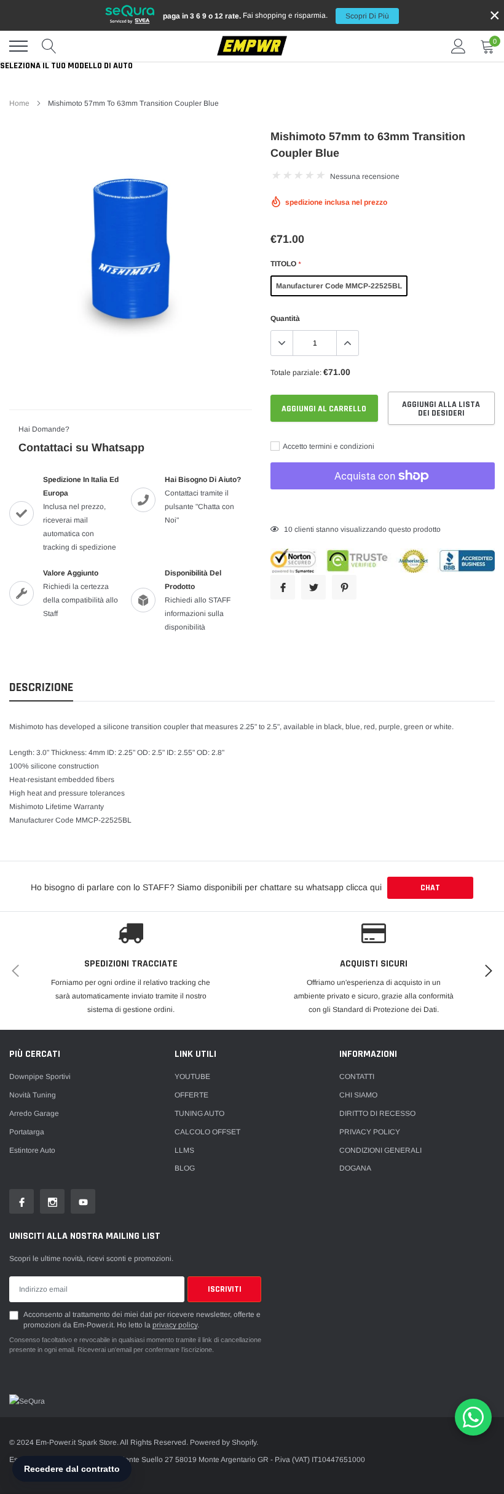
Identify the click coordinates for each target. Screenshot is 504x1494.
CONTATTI (356, 1076)
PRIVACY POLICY (369, 1132)
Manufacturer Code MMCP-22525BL (339, 286)
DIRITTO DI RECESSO (377, 1113)
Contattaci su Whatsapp (81, 447)
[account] (458, 46)
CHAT (430, 887)
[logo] (252, 46)
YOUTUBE (192, 1076)
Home (19, 103)
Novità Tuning (32, 1095)
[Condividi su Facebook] (282, 587)
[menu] (18, 46)
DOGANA (355, 1168)
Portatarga (26, 1132)
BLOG (185, 1168)
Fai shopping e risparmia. (276, 15)
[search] (49, 46)
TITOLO (285, 263)
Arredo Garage (34, 1113)
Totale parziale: (295, 372)
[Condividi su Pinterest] (344, 587)
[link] (21, 1201)
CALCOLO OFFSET (207, 1132)
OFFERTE (191, 1095)
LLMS (184, 1150)
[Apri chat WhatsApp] (473, 1417)
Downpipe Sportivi (40, 1076)
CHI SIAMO (358, 1095)
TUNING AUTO (199, 1113)
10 (288, 529)
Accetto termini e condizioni (328, 446)
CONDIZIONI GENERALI (380, 1150)
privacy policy (174, 1325)
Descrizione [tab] (41, 687)
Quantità (285, 318)
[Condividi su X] (313, 587)
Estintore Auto (32, 1150)
